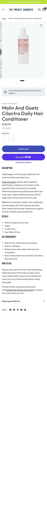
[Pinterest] (17, 309)
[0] (43, 9)
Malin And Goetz (9, 104)
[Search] (39, 9)
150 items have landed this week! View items (23, 2)
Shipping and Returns (11, 301)
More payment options (23, 162)
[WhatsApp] (21, 309)
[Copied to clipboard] (25, 309)
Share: (4, 310)
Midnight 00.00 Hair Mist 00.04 (19, 290)
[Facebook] (10, 309)
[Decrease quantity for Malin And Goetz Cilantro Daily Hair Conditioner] (4, 139)
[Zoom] (41, 25)
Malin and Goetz (9, 182)
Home (4, 18)
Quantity (5, 133)
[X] (14, 309)
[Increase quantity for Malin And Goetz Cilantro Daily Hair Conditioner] (13, 139)
